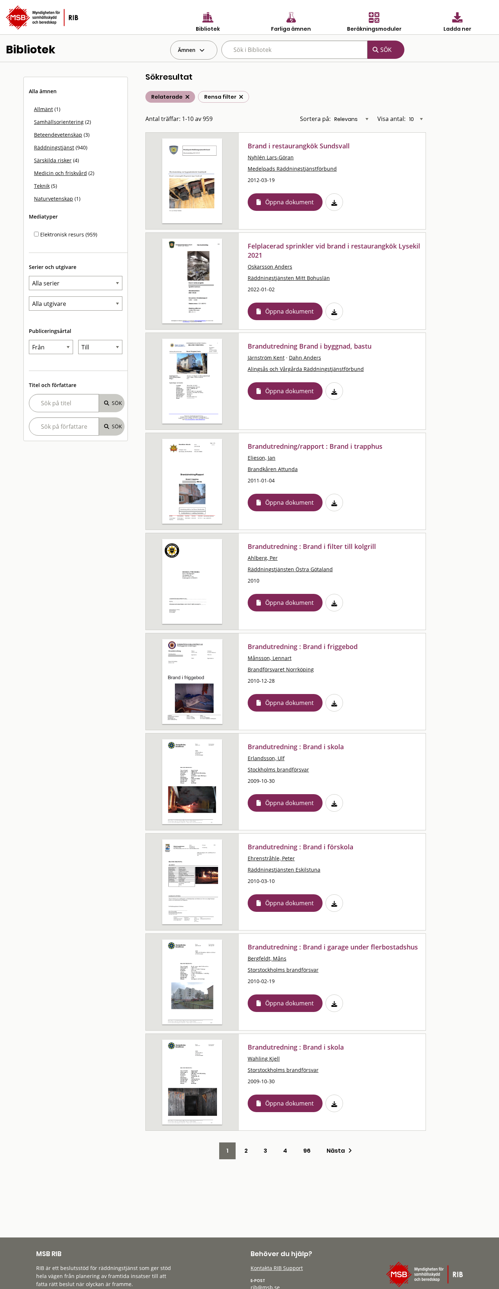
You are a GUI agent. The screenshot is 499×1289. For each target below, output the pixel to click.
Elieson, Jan (261, 457)
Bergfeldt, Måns (267, 958)
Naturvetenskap (53, 198)
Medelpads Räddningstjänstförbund (292, 168)
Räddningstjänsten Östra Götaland (290, 569)
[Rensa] (241, 97)
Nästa (337, 1150)
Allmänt (43, 109)
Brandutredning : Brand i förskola (300, 846)
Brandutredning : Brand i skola (296, 746)
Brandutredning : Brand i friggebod (303, 646)
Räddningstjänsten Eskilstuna (284, 869)
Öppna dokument (289, 202)
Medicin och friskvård (60, 173)
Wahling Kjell (264, 1058)
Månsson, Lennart (270, 658)
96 (307, 1150)
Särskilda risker (53, 160)
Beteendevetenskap (58, 134)
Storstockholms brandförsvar (283, 969)
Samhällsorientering (59, 121)
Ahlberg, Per (263, 557)
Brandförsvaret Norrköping (281, 669)
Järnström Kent (266, 357)
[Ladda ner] (334, 202)
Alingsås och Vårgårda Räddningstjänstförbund (306, 368)
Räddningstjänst (54, 147)
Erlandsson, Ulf (266, 758)
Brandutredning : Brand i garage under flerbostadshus (333, 947)
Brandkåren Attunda (273, 469)
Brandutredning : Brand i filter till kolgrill (312, 546)
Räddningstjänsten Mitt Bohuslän (289, 277)
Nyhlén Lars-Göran (271, 157)
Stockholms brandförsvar (278, 769)
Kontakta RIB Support (277, 1268)
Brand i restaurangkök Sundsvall (299, 145)
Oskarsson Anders (270, 266)
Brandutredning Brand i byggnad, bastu (310, 346)
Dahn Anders (305, 357)
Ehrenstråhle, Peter (271, 858)
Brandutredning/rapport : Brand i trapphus (315, 446)
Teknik (42, 185)
